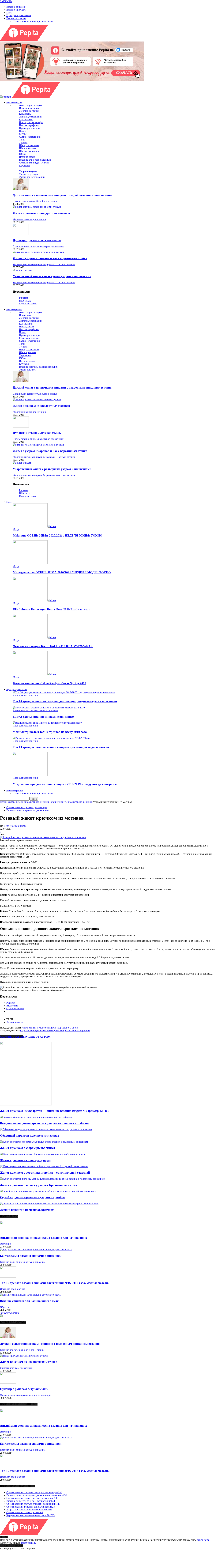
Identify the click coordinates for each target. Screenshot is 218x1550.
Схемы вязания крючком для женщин (26, 807)
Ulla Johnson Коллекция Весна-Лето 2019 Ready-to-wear (51, 609)
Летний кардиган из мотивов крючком (27, 1209)
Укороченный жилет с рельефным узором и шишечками (52, 276)
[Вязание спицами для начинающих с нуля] (30, 1294)
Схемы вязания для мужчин (34, 162)
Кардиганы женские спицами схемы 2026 (30, 1515)
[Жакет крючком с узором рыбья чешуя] (44, 1141)
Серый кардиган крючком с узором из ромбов (32, 1197)
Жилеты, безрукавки (30, 116)
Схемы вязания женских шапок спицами (30, 1506)
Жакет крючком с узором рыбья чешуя (27, 1147)
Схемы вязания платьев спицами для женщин (33, 1503)
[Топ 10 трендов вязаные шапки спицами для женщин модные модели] (52, 738)
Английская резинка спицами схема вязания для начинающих (43, 1237)
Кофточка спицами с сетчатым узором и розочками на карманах (55, 1030)
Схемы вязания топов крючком (24, 1512)
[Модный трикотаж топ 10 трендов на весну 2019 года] (47, 722)
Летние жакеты (14, 1022)
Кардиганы (25, 113)
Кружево (24, 364)
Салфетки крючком (29, 338)
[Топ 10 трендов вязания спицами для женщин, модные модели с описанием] (64, 692)
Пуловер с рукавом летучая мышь (37, 240)
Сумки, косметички (30, 136)
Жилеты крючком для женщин (29, 219)
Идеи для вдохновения (18, 15)
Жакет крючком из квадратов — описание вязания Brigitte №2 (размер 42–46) (54, 1110)
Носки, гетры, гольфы (31, 122)
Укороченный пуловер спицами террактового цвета (49, 1027)
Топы (22, 139)
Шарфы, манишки (29, 151)
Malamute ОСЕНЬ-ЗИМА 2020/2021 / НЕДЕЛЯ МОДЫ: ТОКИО (57, 535)
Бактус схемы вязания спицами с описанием (43, 716)
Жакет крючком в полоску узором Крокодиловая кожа (38, 1185)
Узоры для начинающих (32, 177)
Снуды (22, 133)
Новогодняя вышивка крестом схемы (33, 21)
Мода (9, 12)
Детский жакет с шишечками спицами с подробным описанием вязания (62, 195)
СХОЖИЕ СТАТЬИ (11, 1036)
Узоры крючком (27, 369)
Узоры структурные (30, 174)
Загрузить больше (9, 1313)
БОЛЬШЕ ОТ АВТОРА (36, 1036)
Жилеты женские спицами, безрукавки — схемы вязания (44, 264)
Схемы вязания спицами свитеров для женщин (38, 246)
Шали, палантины (29, 145)
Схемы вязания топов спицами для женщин (32, 1498)
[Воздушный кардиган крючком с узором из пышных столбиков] (36, 1117)
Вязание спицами (16, 6)
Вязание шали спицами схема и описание (35, 710)
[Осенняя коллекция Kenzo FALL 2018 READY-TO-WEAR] (34, 637)
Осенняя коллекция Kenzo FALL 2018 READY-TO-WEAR (53, 646)
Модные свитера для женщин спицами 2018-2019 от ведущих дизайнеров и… (66, 784)
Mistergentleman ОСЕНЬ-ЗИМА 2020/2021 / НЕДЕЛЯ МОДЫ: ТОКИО (62, 572)
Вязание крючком (16, 9)
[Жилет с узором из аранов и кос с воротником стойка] (38, 252)
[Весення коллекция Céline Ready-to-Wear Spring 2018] (34, 674)
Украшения (25, 355)
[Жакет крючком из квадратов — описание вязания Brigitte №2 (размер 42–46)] (26, 1104)
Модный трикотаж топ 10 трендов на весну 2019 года (50, 731)
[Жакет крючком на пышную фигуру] (42, 1154)
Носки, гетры (26, 326)
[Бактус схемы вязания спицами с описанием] (49, 707)
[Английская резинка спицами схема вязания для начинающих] (8, 1231)
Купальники (26, 119)
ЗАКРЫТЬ (6, 1)
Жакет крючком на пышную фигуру (25, 1160)
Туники (23, 142)
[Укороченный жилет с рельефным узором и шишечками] (22, 270)
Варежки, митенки (29, 108)
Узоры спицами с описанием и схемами (29, 1509)
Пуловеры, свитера (29, 128)
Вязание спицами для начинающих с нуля (29, 1301)
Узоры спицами (28, 171)
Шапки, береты (27, 148)
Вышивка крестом (16, 18)
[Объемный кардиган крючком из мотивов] (46, 1129)
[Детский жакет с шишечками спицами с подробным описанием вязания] (21, 188)
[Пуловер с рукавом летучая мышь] (21, 234)
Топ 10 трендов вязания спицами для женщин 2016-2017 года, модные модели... (55, 1283)
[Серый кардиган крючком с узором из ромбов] (48, 1191)
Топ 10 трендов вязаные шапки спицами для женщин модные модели (61, 747)
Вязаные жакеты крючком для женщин (27, 810)
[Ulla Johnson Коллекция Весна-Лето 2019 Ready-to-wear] (34, 600)
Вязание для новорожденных (35, 159)
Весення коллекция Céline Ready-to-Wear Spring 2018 (49, 683)
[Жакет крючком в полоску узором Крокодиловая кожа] (52, 1178)
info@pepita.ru (28, 1542)
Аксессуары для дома (30, 105)
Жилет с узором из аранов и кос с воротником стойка (50, 258)
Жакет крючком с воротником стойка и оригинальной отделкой (45, 1172)
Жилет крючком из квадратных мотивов (41, 213)
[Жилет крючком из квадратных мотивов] (37, 206)
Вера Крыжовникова (15, 825)
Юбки (22, 154)
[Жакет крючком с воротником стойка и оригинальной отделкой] (44, 1166)
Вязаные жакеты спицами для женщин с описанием (36, 1495)
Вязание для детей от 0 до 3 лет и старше (35, 201)
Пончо (22, 131)
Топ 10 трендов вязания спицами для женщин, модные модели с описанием (65, 701)
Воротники (25, 315)
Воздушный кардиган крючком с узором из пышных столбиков (44, 1123)
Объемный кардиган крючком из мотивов (29, 1135)
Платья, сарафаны (29, 125)
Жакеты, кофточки (29, 111)
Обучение (24, 165)
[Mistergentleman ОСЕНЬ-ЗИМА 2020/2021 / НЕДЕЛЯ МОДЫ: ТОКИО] (30, 563)
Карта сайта (202, 1540)
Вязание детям (27, 156)
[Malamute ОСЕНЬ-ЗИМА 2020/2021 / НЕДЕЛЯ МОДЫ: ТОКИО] (34, 526)
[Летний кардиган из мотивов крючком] (49, 1203)
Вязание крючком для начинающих (38, 366)
